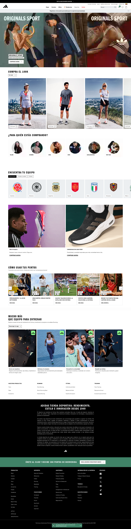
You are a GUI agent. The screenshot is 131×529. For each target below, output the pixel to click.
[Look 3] (104, 103)
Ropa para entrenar (98, 390)
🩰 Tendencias (68, 7)
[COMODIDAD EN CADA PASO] (94, 231)
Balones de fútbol (70, 390)
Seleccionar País (80, 523)
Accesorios (11, 393)
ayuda (98, 4)
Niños (60, 7)
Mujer (47, 7)
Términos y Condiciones (41, 523)
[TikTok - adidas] (109, 490)
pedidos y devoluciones (105, 4)
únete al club (121, 4)
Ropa (9, 390)
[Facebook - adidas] (109, 474)
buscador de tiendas (92, 4)
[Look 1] (27, 103)
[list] (65, 104)
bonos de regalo (114, 4)
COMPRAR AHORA (14, 255)
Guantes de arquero (70, 393)
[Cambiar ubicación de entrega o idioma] (126, 4)
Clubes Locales (22, 176)
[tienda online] (5, 6)
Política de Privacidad (70, 523)
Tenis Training (97, 387)
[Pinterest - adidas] (109, 486)
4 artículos (89, 126)
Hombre (54, 7)
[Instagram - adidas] (109, 478)
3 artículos (12, 126)
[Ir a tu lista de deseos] (122, 7)
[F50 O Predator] (36, 231)
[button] (19, 289)
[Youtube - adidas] (109, 494)
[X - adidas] (109, 482)
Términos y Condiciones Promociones (56, 523)
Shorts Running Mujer (42, 390)
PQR (94, 523)
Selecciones (12, 176)
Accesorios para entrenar (100, 393)
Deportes (76, 7)
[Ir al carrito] (126, 7)
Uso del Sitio (88, 523)
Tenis (9, 387)
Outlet (83, 7)
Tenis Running (40, 387)
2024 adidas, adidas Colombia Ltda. (65, 527)
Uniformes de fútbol (70, 387)
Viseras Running (41, 393)
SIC (92, 523)
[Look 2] (65, 103)
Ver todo (11, 75)
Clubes (30, 176)
